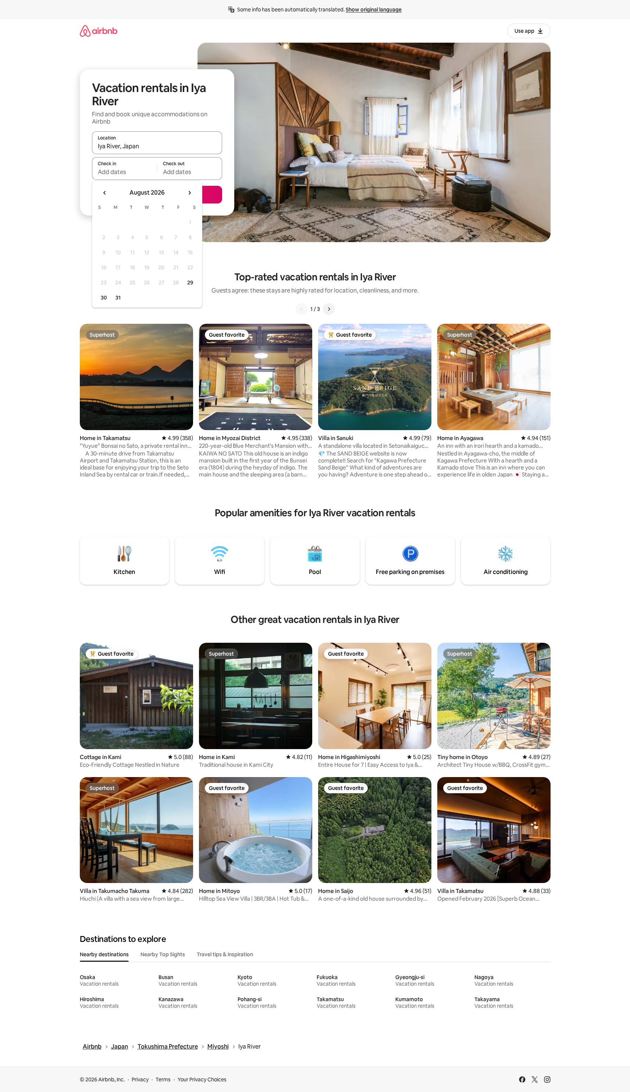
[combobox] (157, 146)
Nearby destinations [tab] (104, 954)
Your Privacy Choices (202, 1079)
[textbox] (124, 171)
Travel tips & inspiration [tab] (225, 954)
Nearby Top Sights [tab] (162, 954)
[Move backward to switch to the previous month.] (105, 193)
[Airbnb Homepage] (98, 30)
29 (190, 282)
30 (104, 297)
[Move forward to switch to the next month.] (189, 193)
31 (118, 297)
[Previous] (301, 309)
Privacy (140, 1079)
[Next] (329, 309)
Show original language (374, 9)
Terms (163, 1079)
